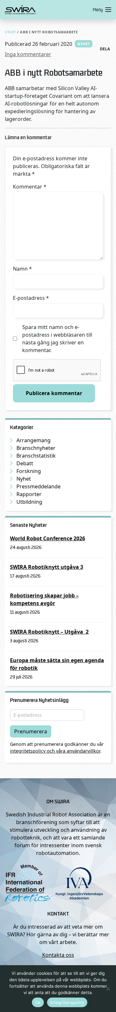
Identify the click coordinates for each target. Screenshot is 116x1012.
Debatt (24, 463)
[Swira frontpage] (47, 9)
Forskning (28, 471)
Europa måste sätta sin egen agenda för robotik (57, 664)
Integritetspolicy (67, 1002)
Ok (38, 1002)
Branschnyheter (35, 447)
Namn (22, 268)
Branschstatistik (36, 455)
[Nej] (108, 988)
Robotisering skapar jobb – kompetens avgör (44, 599)
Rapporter (29, 494)
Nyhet (83, 43)
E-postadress (31, 297)
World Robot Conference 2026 (47, 538)
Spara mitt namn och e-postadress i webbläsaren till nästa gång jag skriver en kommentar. (57, 339)
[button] (100, 10)
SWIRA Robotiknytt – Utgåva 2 (49, 631)
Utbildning (29, 501)
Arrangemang (33, 440)
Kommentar (29, 186)
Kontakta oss (58, 954)
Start (10, 32)
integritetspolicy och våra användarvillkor (55, 751)
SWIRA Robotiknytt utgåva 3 (46, 566)
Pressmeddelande (38, 486)
